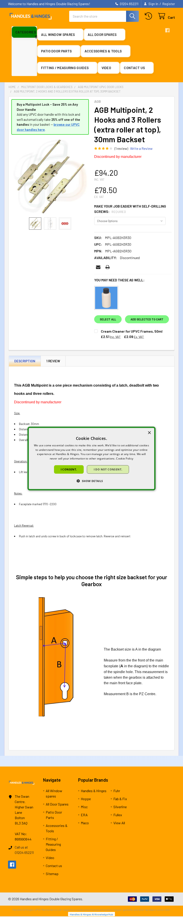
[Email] (98, 267)
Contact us (135, 68)
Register (168, 4)
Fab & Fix (120, 799)
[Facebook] (167, 30)
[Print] (108, 267)
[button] (91, 481)
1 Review (53, 361)
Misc (84, 807)
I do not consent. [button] (108, 469)
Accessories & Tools (104, 51)
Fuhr (116, 791)
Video (107, 68)
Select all (108, 319)
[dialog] (91, 458)
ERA (84, 815)
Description (24, 361)
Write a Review (141, 148)
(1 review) (121, 148)
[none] (50, 176)
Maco (85, 823)
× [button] (149, 432)
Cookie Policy (124, 458)
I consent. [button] (69, 469)
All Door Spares (102, 35)
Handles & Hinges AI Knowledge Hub (91, 914)
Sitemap (52, 874)
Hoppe (86, 799)
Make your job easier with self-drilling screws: (130, 209)
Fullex (117, 815)
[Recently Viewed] (149, 16)
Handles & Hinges (93, 791)
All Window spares (58, 35)
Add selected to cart (147, 319)
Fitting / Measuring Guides (65, 68)
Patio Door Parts (56, 51)
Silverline (120, 807)
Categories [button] (25, 32)
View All (119, 823)
